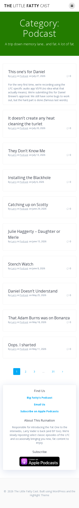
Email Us (39, 404)
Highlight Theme (39, 495)
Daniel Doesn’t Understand (33, 291)
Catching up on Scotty (28, 204)
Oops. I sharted (22, 344)
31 (55, 371)
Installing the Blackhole (29, 177)
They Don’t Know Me (26, 150)
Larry (14, 76)
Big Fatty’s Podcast (39, 397)
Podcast (24, 76)
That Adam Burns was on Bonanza (39, 317)
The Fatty (27, 6)
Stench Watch (20, 264)
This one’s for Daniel (26, 71)
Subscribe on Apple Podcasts (39, 411)
